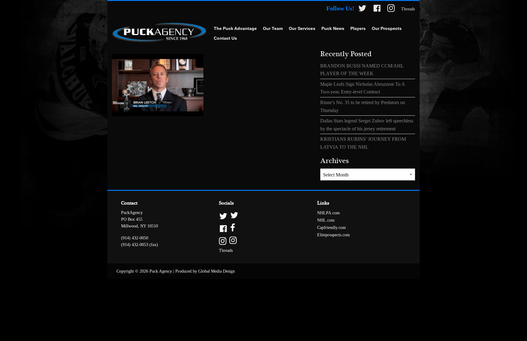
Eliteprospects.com (333, 235)
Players (358, 28)
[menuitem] (235, 29)
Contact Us (225, 38)
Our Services (302, 28)
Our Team (273, 28)
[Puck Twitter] (362, 9)
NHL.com (326, 220)
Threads (408, 9)
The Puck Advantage (235, 28)
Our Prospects (387, 28)
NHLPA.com (328, 213)
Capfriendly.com (331, 227)
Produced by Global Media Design (205, 271)
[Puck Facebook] (377, 9)
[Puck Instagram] (391, 9)
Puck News (332, 28)
